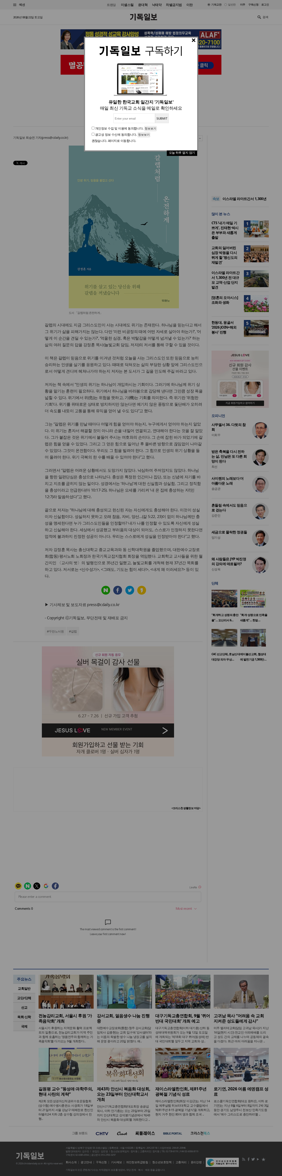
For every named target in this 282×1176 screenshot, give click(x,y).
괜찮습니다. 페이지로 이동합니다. (114, 141)
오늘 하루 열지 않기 (182, 152)
